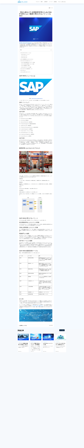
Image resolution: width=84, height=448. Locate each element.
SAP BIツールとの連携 (27, 67)
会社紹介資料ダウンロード (22, 434)
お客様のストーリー (33, 432)
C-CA (43, 422)
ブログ (44, 432)
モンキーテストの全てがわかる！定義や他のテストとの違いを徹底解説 (60, 344)
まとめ (25, 70)
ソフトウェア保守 (20, 414)
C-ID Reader (45, 420)
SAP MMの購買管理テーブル (28, 68)
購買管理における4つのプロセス (28, 59)
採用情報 (55, 1)
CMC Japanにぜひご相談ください (37, 305)
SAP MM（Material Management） (25, 42)
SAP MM (25, 57)
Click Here (35, 317)
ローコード (32, 421)
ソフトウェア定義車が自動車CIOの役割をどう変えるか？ (23, 344)
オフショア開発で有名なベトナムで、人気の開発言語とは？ (35, 344)
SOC (43, 424)
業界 (31, 434)
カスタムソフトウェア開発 (22, 412)
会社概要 (19, 432)
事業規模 (31, 436)
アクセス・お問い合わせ (62, 1)
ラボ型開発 (57, 414)
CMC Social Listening (46, 415)
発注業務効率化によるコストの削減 (29, 62)
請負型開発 (57, 412)
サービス (37, 1)
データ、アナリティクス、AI (34, 415)
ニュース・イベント (46, 436)
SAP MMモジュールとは (27, 52)
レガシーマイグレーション (22, 416)
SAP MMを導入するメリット (28, 60)
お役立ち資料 (45, 434)
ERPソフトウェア (27, 54)
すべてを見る (62, 330)
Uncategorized (20, 341)
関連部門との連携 (26, 65)
